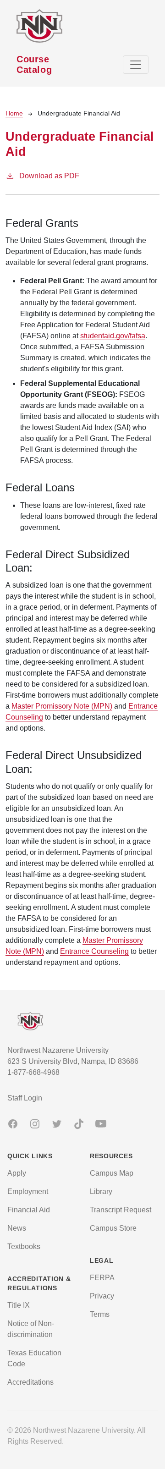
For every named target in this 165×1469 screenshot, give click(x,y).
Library (101, 1191)
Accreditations (30, 1382)
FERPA (102, 1278)
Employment (27, 1191)
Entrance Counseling (94, 951)
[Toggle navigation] (135, 64)
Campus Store (113, 1228)
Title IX (18, 1305)
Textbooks (23, 1246)
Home (14, 113)
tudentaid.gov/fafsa (114, 336)
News (16, 1228)
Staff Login (24, 1098)
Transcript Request (120, 1210)
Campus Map (111, 1173)
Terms (100, 1314)
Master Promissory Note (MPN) (61, 706)
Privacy (102, 1296)
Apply (16, 1173)
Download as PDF (49, 176)
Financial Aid (28, 1210)
